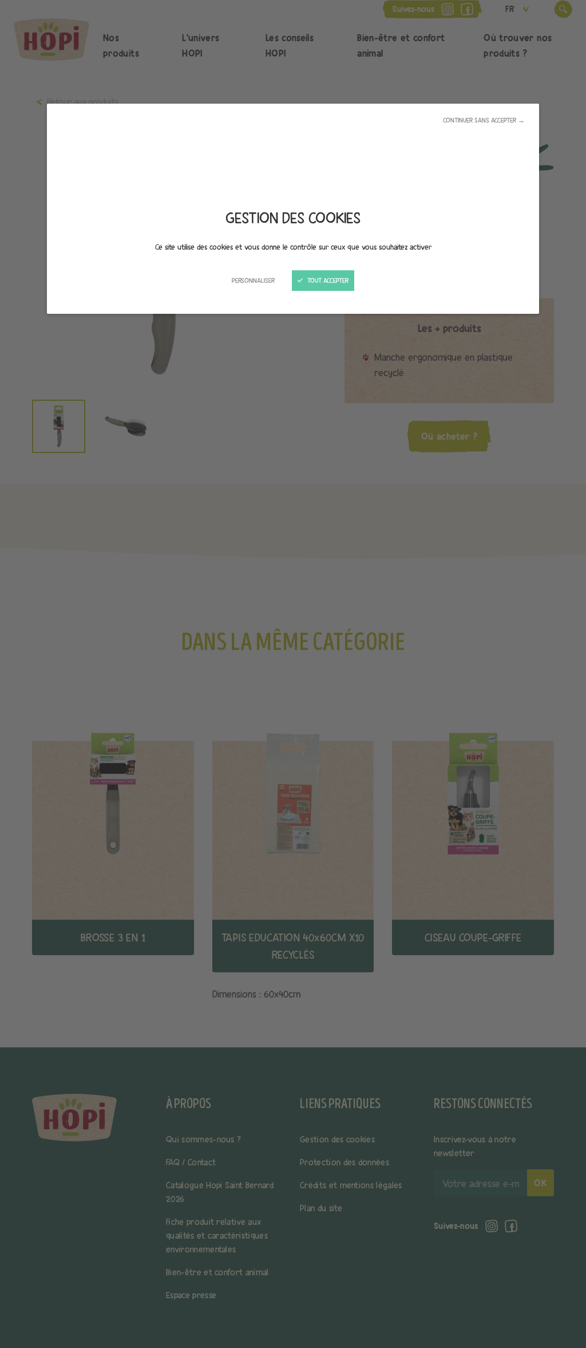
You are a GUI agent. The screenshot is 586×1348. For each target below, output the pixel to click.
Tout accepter (327, 281)
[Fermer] (293, 674)
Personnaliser (253, 281)
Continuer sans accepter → (484, 120)
